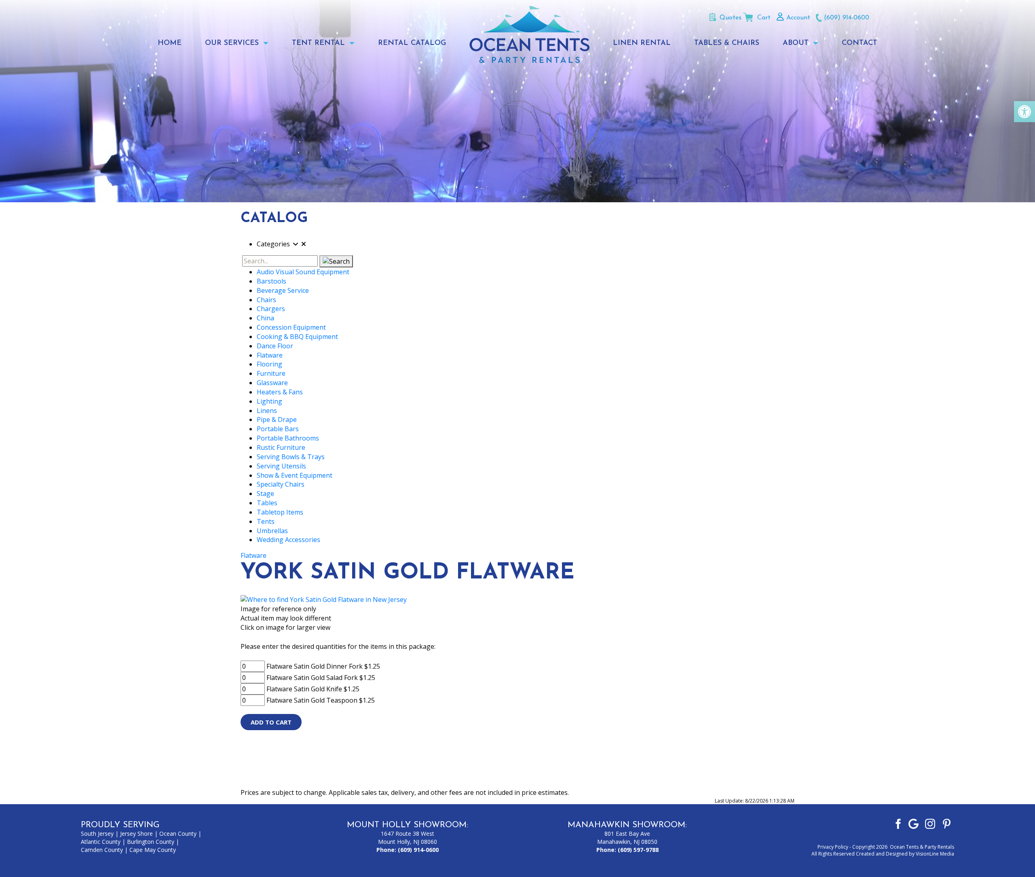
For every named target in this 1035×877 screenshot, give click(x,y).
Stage (265, 493)
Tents (266, 521)
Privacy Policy (832, 846)
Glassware (272, 382)
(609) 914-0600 (846, 18)
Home (170, 43)
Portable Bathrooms (288, 438)
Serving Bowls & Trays (291, 456)
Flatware (270, 355)
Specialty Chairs (280, 484)
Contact (859, 43)
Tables (267, 502)
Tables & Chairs (726, 43)
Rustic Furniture (281, 447)
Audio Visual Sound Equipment (303, 271)
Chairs (266, 299)
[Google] (913, 823)
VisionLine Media (935, 853)
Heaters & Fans (280, 392)
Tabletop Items (280, 512)
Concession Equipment (291, 327)
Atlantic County (100, 841)
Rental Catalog (412, 43)
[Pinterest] (946, 823)
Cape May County (152, 850)
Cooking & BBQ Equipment (297, 336)
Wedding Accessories (288, 539)
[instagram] (930, 823)
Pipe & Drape (277, 419)
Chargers (271, 308)
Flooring (269, 364)
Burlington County (150, 841)
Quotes (730, 18)
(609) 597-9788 (638, 850)
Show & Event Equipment (294, 475)
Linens (267, 410)
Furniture (271, 373)
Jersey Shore (136, 833)
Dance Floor (275, 345)
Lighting (269, 401)
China (265, 318)
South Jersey (97, 833)
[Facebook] (896, 823)
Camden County (102, 850)
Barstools (271, 281)
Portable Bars (278, 428)
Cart (764, 18)
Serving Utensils (281, 466)
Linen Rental (642, 43)
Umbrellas (272, 530)
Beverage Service (283, 290)
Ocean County (177, 833)
